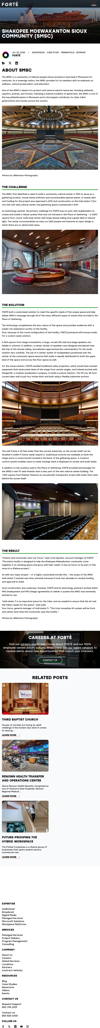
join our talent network (78, 648)
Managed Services (12, 918)
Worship (81, 53)
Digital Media (9, 915)
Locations (7, 964)
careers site (28, 644)
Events (6, 994)
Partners (7, 968)
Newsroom (8, 987)
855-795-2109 (9, 1007)
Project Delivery (11, 938)
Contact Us (50, 660)
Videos (6, 991)
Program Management (14, 941)
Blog (4, 981)
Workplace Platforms (14, 925)
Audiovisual (39, 53)
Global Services (11, 961)
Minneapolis (68, 53)
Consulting (8, 944)
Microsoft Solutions (13, 921)
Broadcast (8, 912)
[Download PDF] (3, 63)
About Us (7, 955)
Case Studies (9, 984)
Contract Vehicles (12, 971)
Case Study (53, 53)
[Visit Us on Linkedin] (16, 63)
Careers (6, 958)
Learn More (9, 735)
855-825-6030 (10, 1016)
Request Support (11, 1004)
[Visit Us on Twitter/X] (10, 63)
